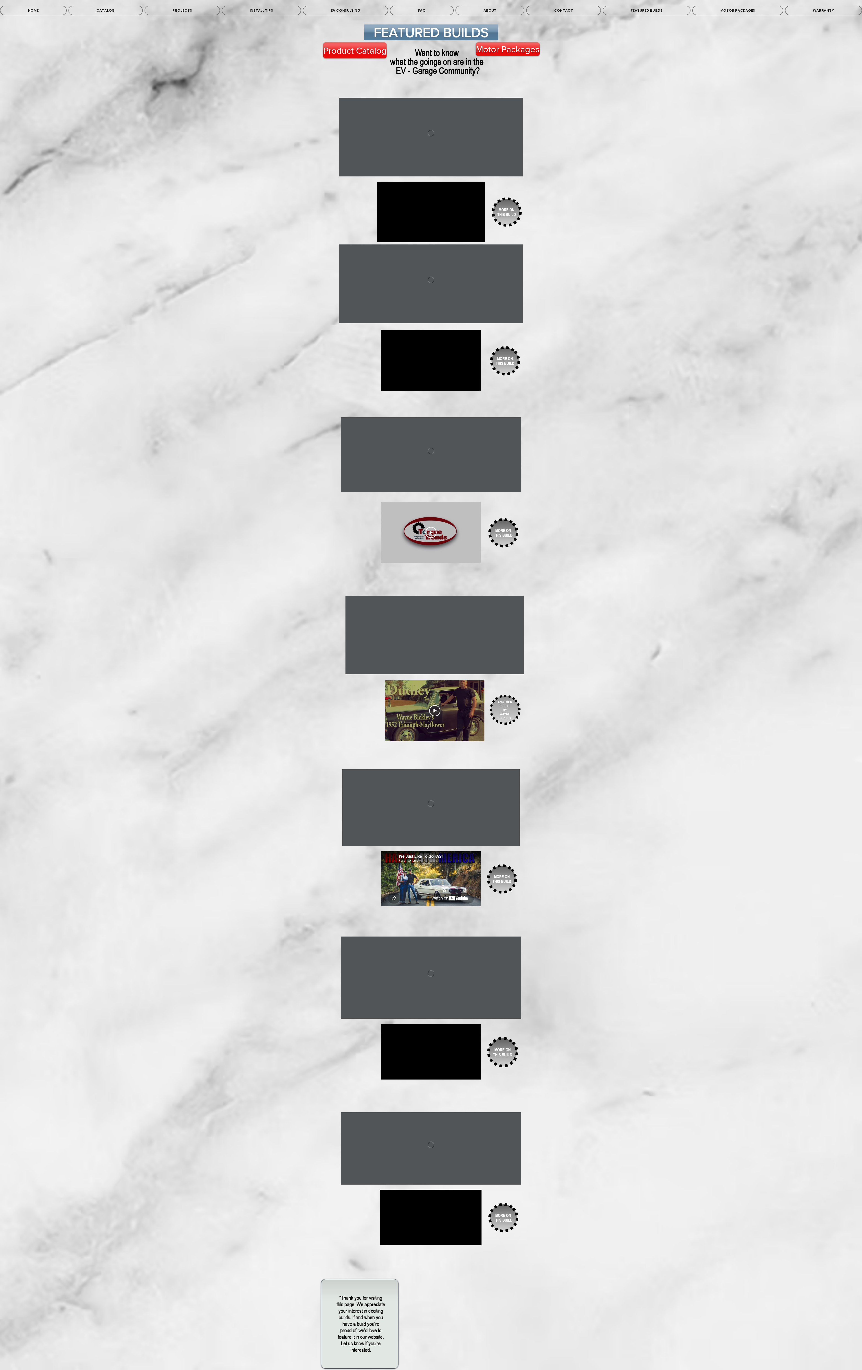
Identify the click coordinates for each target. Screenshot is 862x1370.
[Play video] (431, 532)
